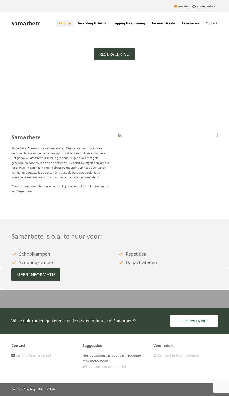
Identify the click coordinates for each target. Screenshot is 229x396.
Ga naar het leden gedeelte (177, 355)
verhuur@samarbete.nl (198, 6)
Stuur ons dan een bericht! (106, 366)
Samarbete (26, 23)
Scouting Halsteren (36, 389)
